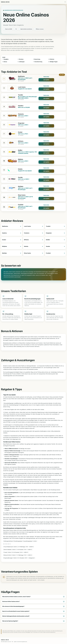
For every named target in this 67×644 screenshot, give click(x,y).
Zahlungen (22, 61)
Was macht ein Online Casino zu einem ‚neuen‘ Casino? (16, 596)
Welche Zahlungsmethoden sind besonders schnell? (15, 616)
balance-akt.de (5, 2)
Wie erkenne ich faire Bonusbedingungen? (13, 606)
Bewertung (37, 59)
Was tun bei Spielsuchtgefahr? (10, 621)
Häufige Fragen (54, 61)
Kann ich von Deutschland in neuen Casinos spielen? (15, 611)
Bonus (5, 61)
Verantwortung (38, 61)
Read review (46, 76)
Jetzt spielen (46, 79)
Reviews (21, 59)
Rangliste (6, 59)
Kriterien (52, 59)
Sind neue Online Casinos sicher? (11, 601)
